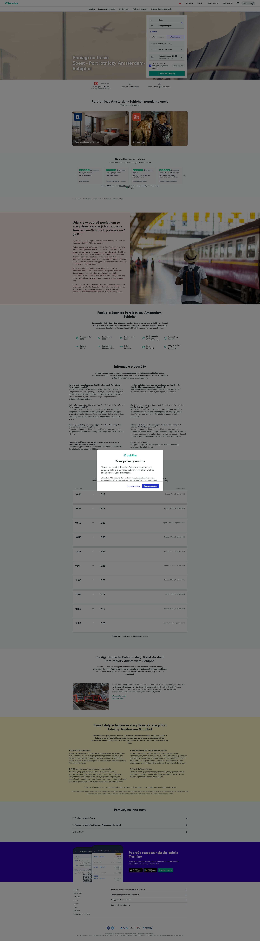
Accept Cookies (150, 486)
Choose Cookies (133, 486)
